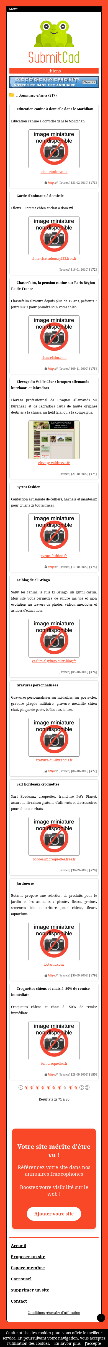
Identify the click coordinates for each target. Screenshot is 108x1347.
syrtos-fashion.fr (54, 555)
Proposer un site (28, 1256)
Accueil (18, 1245)
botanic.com (54, 964)
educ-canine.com (54, 171)
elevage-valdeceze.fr (54, 462)
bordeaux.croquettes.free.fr (54, 859)
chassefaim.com (54, 357)
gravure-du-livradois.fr (54, 760)
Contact (19, 1301)
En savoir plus (67, 1343)
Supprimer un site (30, 1290)
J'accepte (93, 1343)
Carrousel (21, 1278)
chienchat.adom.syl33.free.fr (54, 258)
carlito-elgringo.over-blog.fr (54, 661)
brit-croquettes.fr (54, 1063)
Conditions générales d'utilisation (54, 1312)
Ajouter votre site (54, 1214)
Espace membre (28, 1267)
